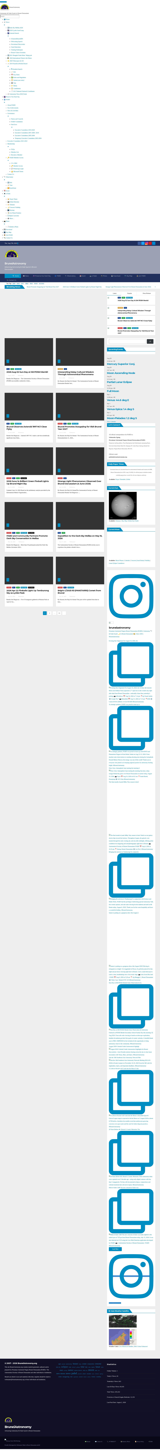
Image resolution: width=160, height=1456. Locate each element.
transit (85, 1376)
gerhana (78, 1367)
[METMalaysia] (123, 1337)
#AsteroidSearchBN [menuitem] (17, 39)
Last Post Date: (111, 1402)
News (119, 297)
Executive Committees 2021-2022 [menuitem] (17, 141)
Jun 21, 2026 (62, 432)
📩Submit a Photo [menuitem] (12, 227)
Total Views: (111, 1392)
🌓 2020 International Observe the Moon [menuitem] (19, 58)
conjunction (90, 1364)
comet (84, 1364)
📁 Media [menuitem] (14, 86)
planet (84, 1373)
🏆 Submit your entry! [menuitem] (17, 80)
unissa (89, 1376)
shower (97, 1373)
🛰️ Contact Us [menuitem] (8, 238)
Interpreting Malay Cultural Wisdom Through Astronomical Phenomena (76, 373)
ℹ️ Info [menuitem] (9, 182)
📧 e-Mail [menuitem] (14, 163)
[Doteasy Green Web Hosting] (12, 1441)
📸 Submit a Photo (125, 1441)
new (99, 1370)
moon (18, 283)
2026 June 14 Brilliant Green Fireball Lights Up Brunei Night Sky (27, 482)
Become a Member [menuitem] (16, 155)
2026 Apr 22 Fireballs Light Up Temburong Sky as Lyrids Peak (27, 591)
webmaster (21, 375)
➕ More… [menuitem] (10, 218)
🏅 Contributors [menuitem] (16, 88)
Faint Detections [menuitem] (16, 47)
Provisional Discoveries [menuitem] (18, 44)
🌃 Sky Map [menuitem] (7, 232)
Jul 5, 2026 (62, 378)
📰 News (26, 276)
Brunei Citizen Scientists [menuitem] (18, 52)
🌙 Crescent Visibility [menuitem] (13, 207)
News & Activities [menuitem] (12, 110)
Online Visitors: (112, 1371)
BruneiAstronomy (15, 263)
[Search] (150, 341)
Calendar (127, 560)
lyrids (102, 1367)
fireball (74, 1367)
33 (59, 613)
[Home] (8, 276)
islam (89, 1367)
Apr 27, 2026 (62, 541)
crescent (98, 1364)
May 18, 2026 (11, 541)
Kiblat (128, 479)
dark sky (58, 1367)
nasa (96, 1370)
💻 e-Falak (93, 276)
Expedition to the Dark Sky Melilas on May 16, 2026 (80, 537)
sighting (101, 1373)
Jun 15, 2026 (11, 487)
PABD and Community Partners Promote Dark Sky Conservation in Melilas (27, 537)
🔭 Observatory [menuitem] (8, 178)
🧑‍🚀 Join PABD (141, 276)
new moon (41, 283)
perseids (80, 1373)
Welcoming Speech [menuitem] (16, 41)
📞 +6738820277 (111, 1441)
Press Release (146, 293)
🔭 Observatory (70, 276)
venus (93, 1377)
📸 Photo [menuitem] (6, 222)
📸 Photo (104, 276)
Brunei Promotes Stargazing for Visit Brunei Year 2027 (79, 427)
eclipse (26, 283)
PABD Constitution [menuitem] (17, 121)
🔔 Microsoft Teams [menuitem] (17, 171)
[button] (154, 278)
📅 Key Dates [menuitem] (15, 74)
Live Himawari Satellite (126, 1346)
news (22, 283)
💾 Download (115, 276)
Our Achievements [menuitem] (12, 108)
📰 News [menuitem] (6, 23)
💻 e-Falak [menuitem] (7, 195)
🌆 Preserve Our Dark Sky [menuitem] (12, 97)
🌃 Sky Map (128, 276)
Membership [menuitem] (11, 145)
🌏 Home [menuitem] (7, 19)
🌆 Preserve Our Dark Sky (42, 276)
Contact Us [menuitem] (10, 174)
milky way (85, 1370)
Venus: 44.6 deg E (118, 400)
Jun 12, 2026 (62, 487)
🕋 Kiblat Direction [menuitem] (13, 202)
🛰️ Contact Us (11, 280)
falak (70, 1367)
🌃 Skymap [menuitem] (10, 210)
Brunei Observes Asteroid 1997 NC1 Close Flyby (26, 427)
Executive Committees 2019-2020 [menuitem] (25, 130)
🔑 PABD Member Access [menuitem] (15, 159)
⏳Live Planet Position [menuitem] (14, 213)
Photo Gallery (129, 297)
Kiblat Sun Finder (133, 521)
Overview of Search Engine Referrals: (118, 1397)
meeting (65, 1370)
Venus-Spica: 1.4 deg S (120, 409)
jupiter (93, 1367)
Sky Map (124, 521)
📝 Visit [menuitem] (9, 185)
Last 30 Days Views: (113, 1386)
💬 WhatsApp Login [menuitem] (17, 168)
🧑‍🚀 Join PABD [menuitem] (8, 235)
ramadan (89, 1373)
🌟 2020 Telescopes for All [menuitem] (15, 61)
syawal (81, 1376)
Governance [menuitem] (11, 115)
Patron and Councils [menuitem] (17, 119)
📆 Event (83, 276)
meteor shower (78, 1370)
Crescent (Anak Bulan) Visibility (140, 560)
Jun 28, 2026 (11, 432)
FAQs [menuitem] (13, 149)
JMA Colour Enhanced (141, 1346)
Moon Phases (119, 560)
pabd (14, 283)
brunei (35, 283)
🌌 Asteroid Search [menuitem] (13, 34)
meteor (70, 1370)
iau (86, 1367)
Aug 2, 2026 (11, 375)
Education (120, 307)
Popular (129, 293)
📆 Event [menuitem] (6, 191)
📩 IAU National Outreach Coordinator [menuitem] (23, 91)
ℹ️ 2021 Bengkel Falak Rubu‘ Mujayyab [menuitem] (19, 55)
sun (71, 1377)
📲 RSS (150, 1441)
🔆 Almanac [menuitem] (11, 204)
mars (61, 1370)
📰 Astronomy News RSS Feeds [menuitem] (17, 94)
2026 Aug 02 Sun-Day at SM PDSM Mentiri (27, 372)
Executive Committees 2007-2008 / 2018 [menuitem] (27, 133)
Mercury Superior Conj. (121, 364)
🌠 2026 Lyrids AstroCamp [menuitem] (15, 30)
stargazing (65, 1377)
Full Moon (113, 391)
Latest (114, 293)
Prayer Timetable (120, 479)
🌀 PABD (58, 276)
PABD (123, 297)
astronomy (69, 1364)
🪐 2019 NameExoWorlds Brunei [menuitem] (17, 65)
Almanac (118, 521)
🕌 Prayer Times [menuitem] (12, 199)
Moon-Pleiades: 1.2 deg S (122, 418)
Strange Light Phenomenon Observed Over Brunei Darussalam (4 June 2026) (79, 482)
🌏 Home (16, 276)
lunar (31, 283)
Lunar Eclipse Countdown (116, 563)
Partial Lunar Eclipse (119, 382)
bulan (80, 1364)
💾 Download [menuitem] (8, 229)
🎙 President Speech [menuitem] (16, 69)
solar (60, 1377)
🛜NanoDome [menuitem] (11, 188)
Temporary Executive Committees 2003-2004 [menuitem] (28, 138)
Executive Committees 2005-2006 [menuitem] (25, 135)
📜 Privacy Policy (139, 1441)
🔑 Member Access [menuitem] (17, 166)
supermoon (75, 1376)
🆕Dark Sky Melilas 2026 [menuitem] (15, 27)
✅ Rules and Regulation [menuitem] (18, 77)
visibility (98, 1376)
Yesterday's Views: (113, 1381)
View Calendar (111, 421)
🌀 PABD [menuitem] (7, 101)
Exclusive (120, 328)
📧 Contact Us (98, 1441)
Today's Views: (112, 1376)
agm (59, 1364)
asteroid (63, 1364)
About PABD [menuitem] (11, 105)
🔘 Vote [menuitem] (13, 83)
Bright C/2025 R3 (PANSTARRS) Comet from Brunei (79, 591)
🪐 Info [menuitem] (13, 72)
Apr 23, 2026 (11, 596)
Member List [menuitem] (15, 152)
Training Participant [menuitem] (17, 50)
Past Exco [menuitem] (14, 126)
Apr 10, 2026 (62, 596)
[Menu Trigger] (3, 1)
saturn (93, 1373)
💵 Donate (87, 1441)
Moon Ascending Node (121, 373)
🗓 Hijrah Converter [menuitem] (13, 215)
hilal (82, 1367)
